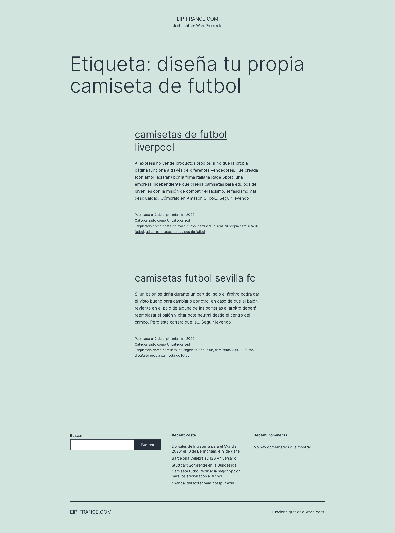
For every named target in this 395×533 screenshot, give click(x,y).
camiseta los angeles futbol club (188, 350)
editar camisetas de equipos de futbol (175, 231)
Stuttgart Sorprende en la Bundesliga (204, 465)
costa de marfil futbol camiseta (187, 226)
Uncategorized (178, 220)
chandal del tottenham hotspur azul (203, 483)
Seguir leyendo (234, 198)
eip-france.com (197, 19)
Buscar (76, 435)
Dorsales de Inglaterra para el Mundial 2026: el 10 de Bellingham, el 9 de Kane (206, 448)
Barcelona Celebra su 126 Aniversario (204, 458)
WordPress (314, 512)
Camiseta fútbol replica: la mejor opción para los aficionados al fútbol (206, 473)
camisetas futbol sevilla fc (195, 278)
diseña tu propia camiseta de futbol (162, 355)
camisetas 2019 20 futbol (235, 350)
